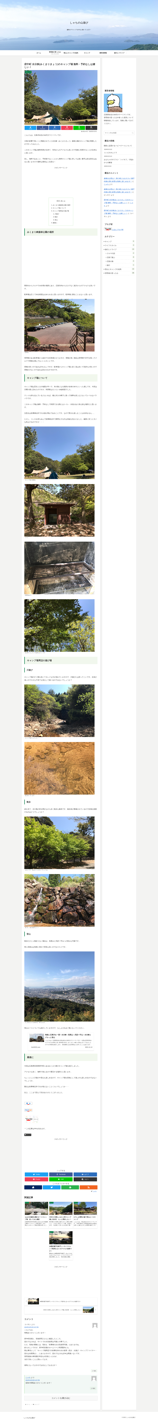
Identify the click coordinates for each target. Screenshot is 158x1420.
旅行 (120, 265)
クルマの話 (120, 253)
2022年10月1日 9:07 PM (31, 1327)
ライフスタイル (119, 245)
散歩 (56, 217)
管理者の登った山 (119, 273)
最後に (55, 223)
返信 (94, 1371)
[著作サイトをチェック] (33, 1187)
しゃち (28, 1377)
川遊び (57, 214)
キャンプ (28, 1134)
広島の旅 (120, 261)
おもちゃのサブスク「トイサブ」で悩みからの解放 (118, 161)
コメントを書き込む (61, 1398)
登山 (56, 220)
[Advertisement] (60, 182)
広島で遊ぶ (120, 257)
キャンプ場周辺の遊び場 (61, 211)
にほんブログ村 (117, 230)
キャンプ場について (59, 208)
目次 (58, 201)
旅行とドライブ (119, 249)
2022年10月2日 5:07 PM (33, 1380)
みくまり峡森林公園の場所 (61, 205)
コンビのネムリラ (110, 153)
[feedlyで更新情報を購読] (70, 1187)
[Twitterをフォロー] (52, 1187)
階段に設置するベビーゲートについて (118, 146)
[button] (91, 128)
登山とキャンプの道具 (119, 269)
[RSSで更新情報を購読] (88, 1187)
